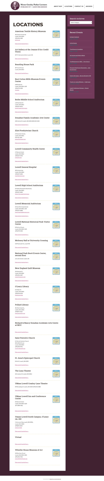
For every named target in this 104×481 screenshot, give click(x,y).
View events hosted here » (21, 43)
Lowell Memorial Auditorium (56, 206)
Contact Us (79, 6)
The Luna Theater (56, 373)
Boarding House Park (56, 67)
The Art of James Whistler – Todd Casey (80, 82)
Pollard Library (56, 307)
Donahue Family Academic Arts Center (56, 120)
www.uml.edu (18, 427)
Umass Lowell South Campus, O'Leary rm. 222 (56, 419)
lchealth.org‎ (18, 157)
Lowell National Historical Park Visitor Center (56, 225)
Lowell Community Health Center (56, 152)
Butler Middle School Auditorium (56, 102)
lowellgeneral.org (19, 176)
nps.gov (17, 90)
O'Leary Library (56, 289)
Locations (68, 6)
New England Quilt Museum (56, 271)
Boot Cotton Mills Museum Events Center (56, 82)
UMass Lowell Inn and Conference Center (56, 399)
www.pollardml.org (20, 313)
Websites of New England (55, 479)
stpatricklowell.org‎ (20, 348)
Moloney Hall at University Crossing (56, 243)
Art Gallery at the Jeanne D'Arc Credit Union (56, 52)
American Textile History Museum (56, 34)
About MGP (58, 6)
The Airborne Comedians (76, 49)
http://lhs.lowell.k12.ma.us (22, 194)
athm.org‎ (17, 40)
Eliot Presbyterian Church (56, 133)
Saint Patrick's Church (56, 341)
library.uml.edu (19, 295)
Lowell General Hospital (56, 170)
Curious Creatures (74, 37)
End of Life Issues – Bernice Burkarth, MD (80, 76)
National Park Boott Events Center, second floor (56, 256)
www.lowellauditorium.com (22, 212)
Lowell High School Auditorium (56, 188)
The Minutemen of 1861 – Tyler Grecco (80, 61)
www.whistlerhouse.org (21, 458)
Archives (89, 6)
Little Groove (73, 43)
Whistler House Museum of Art (56, 453)
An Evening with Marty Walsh (77, 55)
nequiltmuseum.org (20, 277)
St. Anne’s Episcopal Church (56, 361)
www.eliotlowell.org (20, 139)
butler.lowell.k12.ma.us (21, 108)
